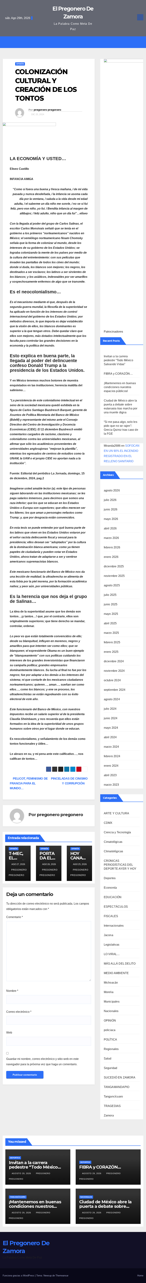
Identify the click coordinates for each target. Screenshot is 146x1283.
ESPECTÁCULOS (116, 906)
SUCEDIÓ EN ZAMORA (119, 1077)
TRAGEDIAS (112, 1105)
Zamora (109, 1115)
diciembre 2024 (114, 661)
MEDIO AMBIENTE (116, 973)
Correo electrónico (18, 1011)
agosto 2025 (112, 585)
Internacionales (114, 925)
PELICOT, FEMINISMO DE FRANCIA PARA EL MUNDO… (29, 783)
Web (9, 1032)
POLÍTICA (110, 1039)
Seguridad (110, 1068)
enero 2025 (111, 651)
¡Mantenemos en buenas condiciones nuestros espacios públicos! (120, 387)
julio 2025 (110, 594)
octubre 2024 (112, 680)
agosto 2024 (112, 699)
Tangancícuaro (113, 1096)
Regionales (111, 1049)
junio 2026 (111, 509)
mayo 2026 (111, 518)
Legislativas (111, 944)
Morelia (108, 992)
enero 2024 (111, 765)
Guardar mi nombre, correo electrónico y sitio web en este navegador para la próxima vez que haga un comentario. (42, 1061)
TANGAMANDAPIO (116, 1087)
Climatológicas (113, 851)
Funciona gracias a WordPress (19, 1275)
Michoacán (111, 982)
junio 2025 (111, 604)
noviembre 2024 (114, 670)
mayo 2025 (111, 613)
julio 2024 (110, 708)
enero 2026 (111, 556)
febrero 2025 (112, 642)
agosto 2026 (112, 490)
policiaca (110, 1030)
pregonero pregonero (47, 109)
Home (140, 1275)
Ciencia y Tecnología (117, 832)
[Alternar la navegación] (75, 42)
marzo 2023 (111, 784)
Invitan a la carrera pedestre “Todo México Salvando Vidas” (118, 360)
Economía (110, 887)
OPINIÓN (20, 64)
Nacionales (111, 1011)
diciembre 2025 (114, 566)
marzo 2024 (111, 746)
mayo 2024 (111, 727)
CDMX (108, 822)
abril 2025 (110, 623)
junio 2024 (111, 718)
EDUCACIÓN (113, 897)
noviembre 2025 (114, 575)
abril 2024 (110, 737)
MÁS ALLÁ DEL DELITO (120, 963)
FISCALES (111, 916)
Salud (107, 1058)
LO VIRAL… (112, 954)
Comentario (14, 917)
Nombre (12, 990)
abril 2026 (110, 528)
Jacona (108, 935)
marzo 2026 (111, 537)
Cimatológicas (113, 841)
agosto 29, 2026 (22, 1173)
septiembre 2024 (115, 689)
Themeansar (62, 1275)
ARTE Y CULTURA (116, 813)
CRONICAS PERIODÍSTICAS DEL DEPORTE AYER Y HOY (120, 864)
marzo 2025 (111, 632)
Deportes (110, 878)
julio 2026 (110, 499)
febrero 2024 (112, 756)
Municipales (111, 1001)
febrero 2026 (112, 547)
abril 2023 (110, 775)
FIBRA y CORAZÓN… (118, 373)
